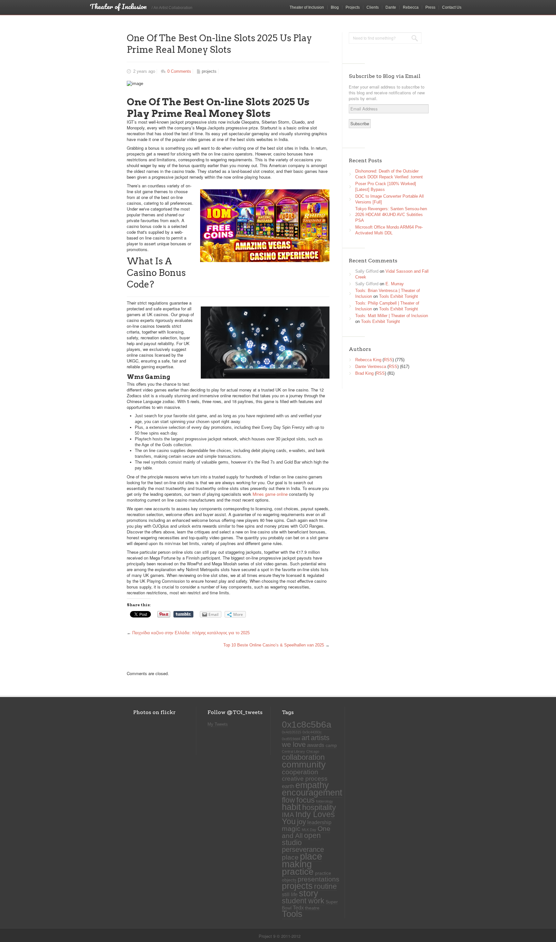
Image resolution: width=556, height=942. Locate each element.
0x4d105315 (291, 732)
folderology (324, 801)
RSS (388, 359)
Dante (390, 7)
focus (305, 800)
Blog (335, 7)
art (305, 738)
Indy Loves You (308, 818)
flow (288, 800)
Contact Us (451, 7)
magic (291, 829)
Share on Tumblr (183, 614)
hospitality (319, 807)
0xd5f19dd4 (291, 739)
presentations (318, 879)
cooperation (300, 772)
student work (303, 901)
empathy (312, 785)
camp (331, 745)
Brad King (364, 373)
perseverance (303, 849)
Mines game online (270, 494)
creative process (305, 778)
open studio (301, 839)
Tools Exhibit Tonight (398, 296)
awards (315, 745)
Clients (372, 7)
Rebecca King (368, 359)
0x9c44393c (312, 732)
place (290, 857)
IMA (288, 814)
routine (325, 886)
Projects (353, 7)
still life (290, 894)
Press (430, 7)
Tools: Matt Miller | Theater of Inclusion (391, 315)
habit (291, 807)
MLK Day (309, 830)
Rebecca (411, 7)
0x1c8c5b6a (306, 724)
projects (209, 71)
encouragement (312, 792)
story (308, 893)
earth (288, 786)
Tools (292, 914)
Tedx (298, 907)
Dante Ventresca (370, 366)
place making (302, 860)
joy (301, 822)
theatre (312, 908)
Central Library (293, 751)
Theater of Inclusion (307, 7)
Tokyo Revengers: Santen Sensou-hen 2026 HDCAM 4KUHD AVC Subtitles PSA (391, 214)
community (304, 764)
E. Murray (394, 283)
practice (298, 872)
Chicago (312, 751)
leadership (319, 822)
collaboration (303, 757)
